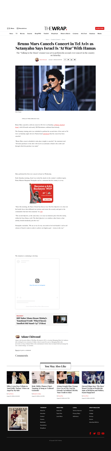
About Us (42, 410)
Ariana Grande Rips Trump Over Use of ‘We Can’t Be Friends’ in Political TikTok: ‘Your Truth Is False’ (67, 389)
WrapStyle (54, 33)
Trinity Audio (30, 118)
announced (46, 134)
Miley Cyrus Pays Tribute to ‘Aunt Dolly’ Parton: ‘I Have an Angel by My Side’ (18, 388)
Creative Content (55, 39)
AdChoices (75, 416)
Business (92, 33)
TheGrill (46, 33)
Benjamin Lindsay (37, 393)
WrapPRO (38, 33)
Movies (22, 33)
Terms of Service (77, 410)
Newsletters (23, 28)
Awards (29, 33)
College (91, 413)
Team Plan (59, 413)
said (41, 211)
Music (63, 39)
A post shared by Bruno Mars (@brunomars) (37, 306)
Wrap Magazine (94, 407)
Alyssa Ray (60, 396)
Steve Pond (85, 396)
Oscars (91, 419)
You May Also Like (55, 366)
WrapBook (43, 428)
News (11, 33)
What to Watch (65, 33)
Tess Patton (10, 393)
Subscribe (100, 28)
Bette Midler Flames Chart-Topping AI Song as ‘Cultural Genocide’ (43, 388)
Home (47, 39)
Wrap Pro (59, 407)
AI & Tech (84, 33)
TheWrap (43, 407)
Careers (42, 419)
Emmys (91, 416)
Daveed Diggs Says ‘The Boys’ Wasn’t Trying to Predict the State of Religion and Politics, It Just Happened (93, 389)
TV (16, 33)
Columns (75, 33)
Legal (75, 407)
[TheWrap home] (55, 28)
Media (99, 33)
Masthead (42, 422)
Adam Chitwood (43, 59)
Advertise (42, 413)
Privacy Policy (76, 413)
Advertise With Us (94, 422)
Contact (42, 416)
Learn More (59, 416)
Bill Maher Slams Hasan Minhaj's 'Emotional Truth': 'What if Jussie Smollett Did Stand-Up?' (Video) (32, 321)
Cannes (91, 410)
